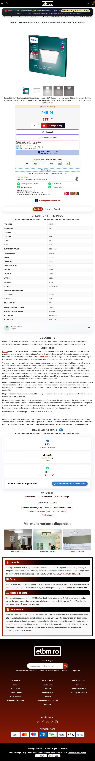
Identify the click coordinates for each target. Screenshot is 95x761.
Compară (49, 132)
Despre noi (15, 689)
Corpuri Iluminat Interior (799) (38, 511)
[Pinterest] (52, 722)
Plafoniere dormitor (47, 552)
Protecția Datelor (79, 689)
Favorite (47, 704)
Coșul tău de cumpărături (47, 701)
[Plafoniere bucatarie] (77, 539)
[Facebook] (43, 722)
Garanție (79, 685)
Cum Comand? (16, 693)
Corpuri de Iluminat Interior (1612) (58, 508)
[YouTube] (47, 722)
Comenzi (47, 689)
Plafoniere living (18, 552)
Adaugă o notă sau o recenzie (71, 484)
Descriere (48, 209)
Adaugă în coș (55, 126)
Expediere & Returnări (16, 701)
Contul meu (47, 685)
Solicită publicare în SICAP (49, 200)
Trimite (65, 666)
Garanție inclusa (26, 187)
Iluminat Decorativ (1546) (32, 508)
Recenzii (57, 209)
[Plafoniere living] (18, 539)
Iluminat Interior (46, 497)
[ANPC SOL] (41, 757)
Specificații (38, 209)
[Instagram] (56, 722)
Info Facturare (47, 693)
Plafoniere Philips (62, 497)
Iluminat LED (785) (60, 511)
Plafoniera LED (30, 497)
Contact (16, 685)
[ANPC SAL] (54, 757)
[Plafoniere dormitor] (47, 539)
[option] (18, 542)
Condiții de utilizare (79, 693)
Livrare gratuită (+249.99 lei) (30, 184)
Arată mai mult (47, 515)
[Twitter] (39, 722)
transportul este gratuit (77, 753)
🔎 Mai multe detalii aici (70, 574)
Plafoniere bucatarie (77, 552)
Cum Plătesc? (16, 697)
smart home (45, 357)
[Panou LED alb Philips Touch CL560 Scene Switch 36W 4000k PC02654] (26, 91)
